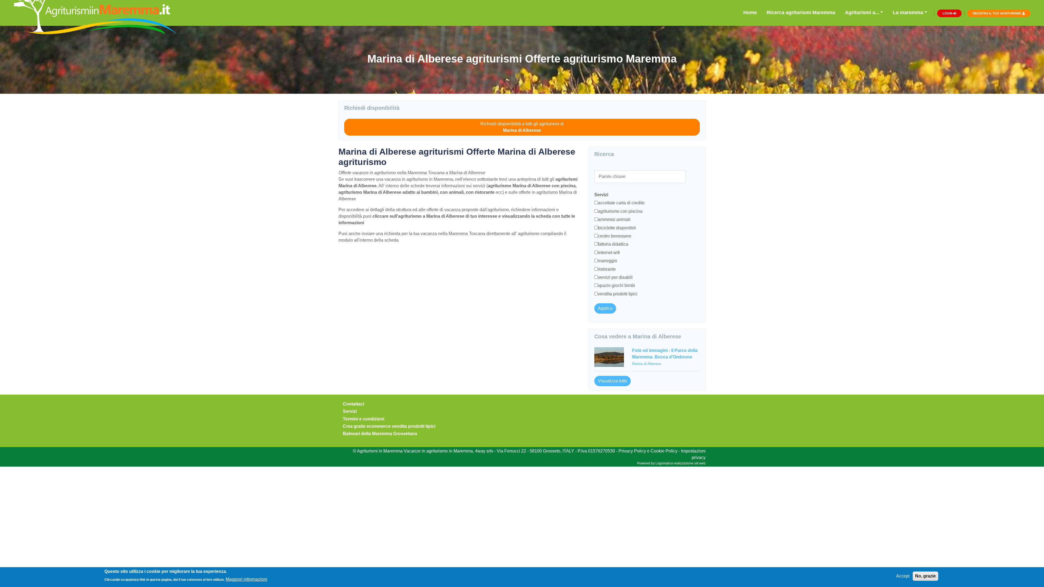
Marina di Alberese (646, 364)
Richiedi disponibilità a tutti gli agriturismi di (522, 127)
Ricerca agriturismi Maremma (801, 12)
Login (948, 13)
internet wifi (609, 252)
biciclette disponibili (617, 228)
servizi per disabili (615, 277)
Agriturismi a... (862, 12)
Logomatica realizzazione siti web (680, 463)
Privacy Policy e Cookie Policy (648, 451)
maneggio (607, 260)
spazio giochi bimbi (616, 285)
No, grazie (925, 576)
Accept (902, 576)
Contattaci (353, 404)
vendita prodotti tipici (618, 294)
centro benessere (614, 236)
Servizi (350, 411)
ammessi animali (614, 219)
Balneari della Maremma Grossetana (380, 433)
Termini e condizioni (363, 419)
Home (750, 12)
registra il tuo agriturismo (997, 13)
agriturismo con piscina (620, 211)
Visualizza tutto (612, 381)
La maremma (908, 12)
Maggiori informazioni (246, 579)
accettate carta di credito (621, 203)
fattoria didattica (613, 244)
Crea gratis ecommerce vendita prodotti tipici (389, 426)
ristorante (607, 269)
